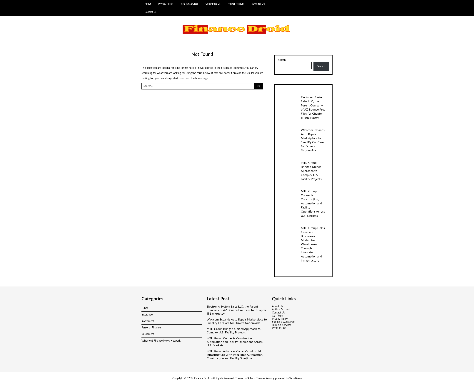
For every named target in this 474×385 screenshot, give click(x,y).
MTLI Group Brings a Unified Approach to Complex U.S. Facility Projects (311, 171)
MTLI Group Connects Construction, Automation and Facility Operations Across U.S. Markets (313, 203)
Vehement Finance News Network (161, 341)
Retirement (147, 334)
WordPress (295, 378)
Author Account (236, 4)
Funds (144, 308)
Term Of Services (189, 4)
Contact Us (150, 12)
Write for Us (258, 4)
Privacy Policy (165, 4)
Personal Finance (151, 327)
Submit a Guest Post (283, 322)
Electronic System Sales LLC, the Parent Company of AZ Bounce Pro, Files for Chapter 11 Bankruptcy (236, 310)
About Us (277, 306)
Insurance (147, 314)
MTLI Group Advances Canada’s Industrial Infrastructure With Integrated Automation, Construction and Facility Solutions (235, 355)
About (148, 4)
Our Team (277, 316)
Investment (147, 321)
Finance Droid (202, 378)
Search (282, 60)
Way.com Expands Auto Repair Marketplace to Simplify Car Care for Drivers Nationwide (237, 321)
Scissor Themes (256, 378)
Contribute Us (213, 4)
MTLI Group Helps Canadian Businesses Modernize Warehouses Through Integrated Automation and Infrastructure (313, 244)
